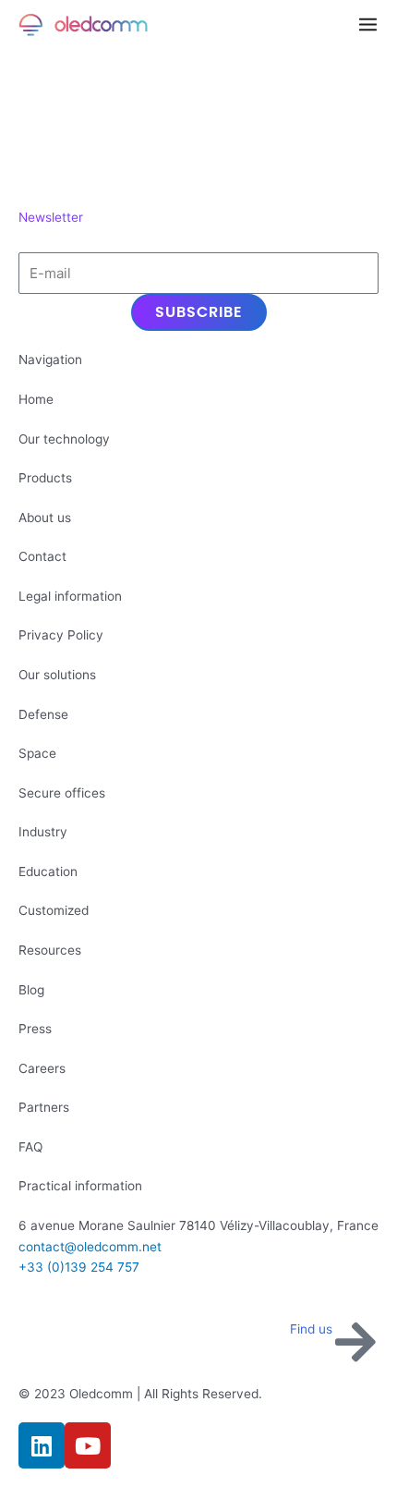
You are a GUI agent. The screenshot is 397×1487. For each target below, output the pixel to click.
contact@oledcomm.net (90, 1246)
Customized (53, 910)
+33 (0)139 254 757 (78, 1267)
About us (44, 517)
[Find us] (355, 1342)
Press (35, 1028)
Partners (43, 1107)
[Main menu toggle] (368, 25)
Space (37, 753)
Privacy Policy (60, 635)
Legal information (70, 596)
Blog (31, 989)
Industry (42, 831)
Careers (42, 1068)
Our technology (64, 439)
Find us (311, 1329)
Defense (43, 714)
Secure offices (61, 793)
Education (48, 871)
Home (36, 399)
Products (45, 477)
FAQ (30, 1147)
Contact (42, 556)
